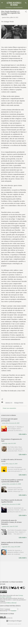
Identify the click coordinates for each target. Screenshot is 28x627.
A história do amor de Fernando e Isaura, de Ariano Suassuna (11, 522)
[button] (26, 12)
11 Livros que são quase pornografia (9, 420)
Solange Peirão (18, 402)
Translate (13, 610)
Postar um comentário (9, 408)
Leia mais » (23, 434)
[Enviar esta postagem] (2, 402)
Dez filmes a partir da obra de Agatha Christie (11, 501)
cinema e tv (8, 402)
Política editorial (11, 603)
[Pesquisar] (26, 3)
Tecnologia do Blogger (15, 621)
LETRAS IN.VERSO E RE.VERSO (14, 3)
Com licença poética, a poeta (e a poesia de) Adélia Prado (12, 480)
